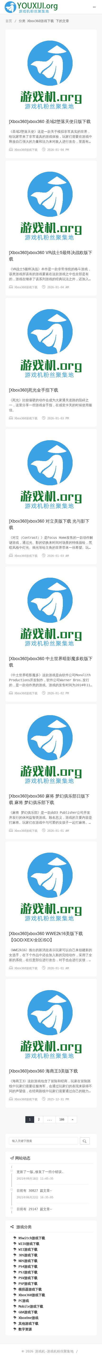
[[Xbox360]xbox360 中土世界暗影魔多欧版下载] (51, 612)
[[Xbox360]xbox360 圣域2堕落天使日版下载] (51, 75)
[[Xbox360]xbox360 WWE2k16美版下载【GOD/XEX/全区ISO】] (51, 887)
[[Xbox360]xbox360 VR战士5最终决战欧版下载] (51, 206)
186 (61, 1119)
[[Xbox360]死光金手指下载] (51, 344)
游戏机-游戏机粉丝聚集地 (54, 1351)
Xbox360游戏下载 (25, 149)
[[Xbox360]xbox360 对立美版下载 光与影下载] (51, 475)
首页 (8, 21)
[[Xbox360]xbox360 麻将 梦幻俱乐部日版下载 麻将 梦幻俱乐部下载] (51, 750)
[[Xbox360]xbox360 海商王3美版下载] (51, 1025)
